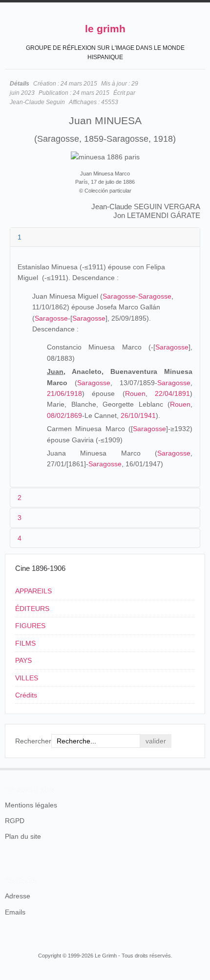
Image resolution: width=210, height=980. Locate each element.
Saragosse (119, 296)
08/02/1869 (64, 415)
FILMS (25, 643)
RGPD (14, 821)
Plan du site (23, 836)
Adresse (17, 896)
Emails (15, 912)
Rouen (135, 393)
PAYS (23, 660)
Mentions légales (31, 805)
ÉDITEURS (32, 608)
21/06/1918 (64, 393)
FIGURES (30, 626)
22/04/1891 (172, 393)
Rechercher (33, 741)
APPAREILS (33, 591)
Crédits (26, 695)
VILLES (26, 678)
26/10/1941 (138, 415)
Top (199, 768)
